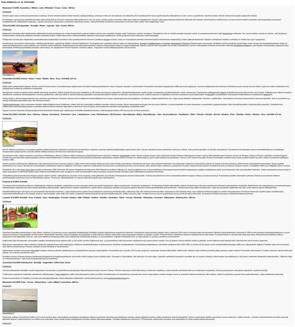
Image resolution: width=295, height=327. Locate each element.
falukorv (266, 95)
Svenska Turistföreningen (150, 43)
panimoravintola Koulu (117, 278)
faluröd (210, 95)
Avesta (106, 39)
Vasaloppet (124, 156)
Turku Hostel (60, 274)
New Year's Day (27, 170)
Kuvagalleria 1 (8, 75)
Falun (222, 92)
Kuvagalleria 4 (8, 313)
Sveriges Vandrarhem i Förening (176, 43)
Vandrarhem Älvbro (242, 45)
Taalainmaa (227, 33)
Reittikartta (7, 12)
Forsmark (34, 251)
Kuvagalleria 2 (8, 146)
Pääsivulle (7, 323)
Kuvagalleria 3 (8, 229)
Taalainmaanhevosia (11, 104)
